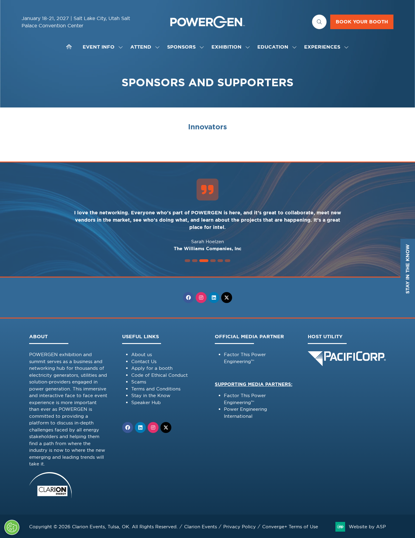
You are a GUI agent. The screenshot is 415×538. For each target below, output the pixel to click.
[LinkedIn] (213, 297)
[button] (319, 22)
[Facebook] (188, 297)
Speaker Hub (146, 402)
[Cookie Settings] (11, 527)
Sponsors (181, 47)
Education (272, 47)
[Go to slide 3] (203, 260)
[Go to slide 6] (227, 260)
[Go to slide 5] (220, 260)
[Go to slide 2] (194, 260)
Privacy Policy (239, 526)
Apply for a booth (152, 368)
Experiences (322, 47)
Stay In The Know (407, 269)
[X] (226, 297)
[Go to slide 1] (187, 260)
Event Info (99, 47)
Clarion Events (200, 526)
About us (141, 354)
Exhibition (226, 47)
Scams (138, 382)
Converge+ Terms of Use (290, 526)
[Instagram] (201, 297)
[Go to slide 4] (213, 260)
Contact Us (143, 361)
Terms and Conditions (155, 389)
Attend (140, 47)
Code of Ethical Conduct (159, 375)
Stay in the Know (150, 395)
